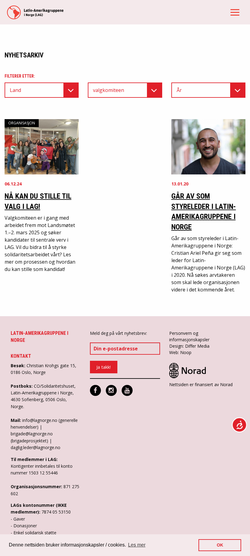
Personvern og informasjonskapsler (189, 336)
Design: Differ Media (189, 346)
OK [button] (220, 545)
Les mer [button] (136, 544)
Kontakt (21, 356)
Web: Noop (180, 352)
